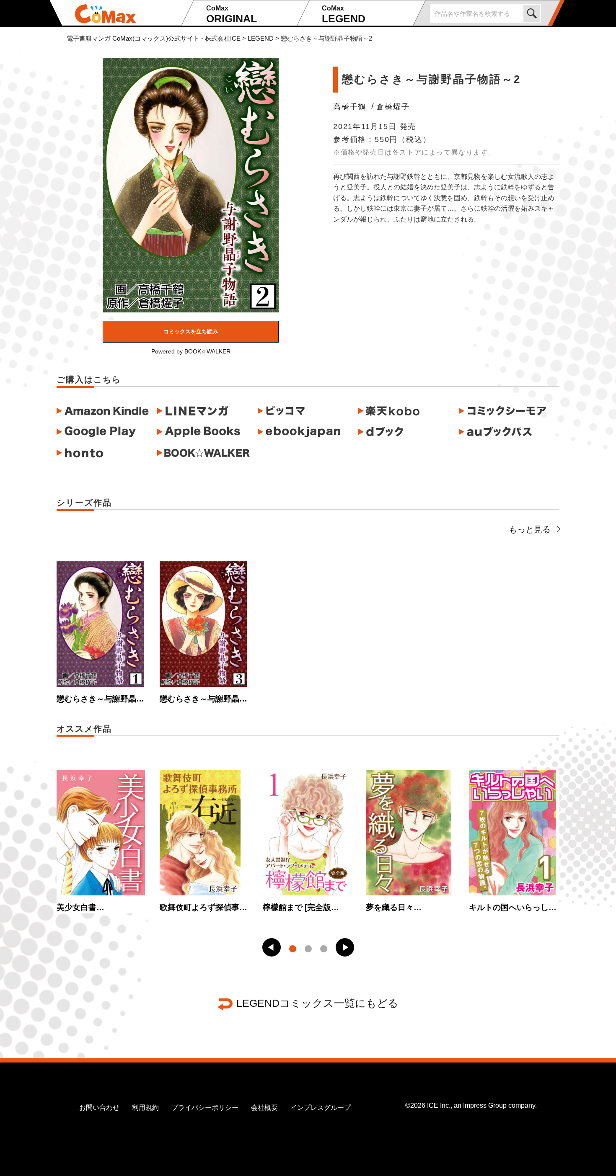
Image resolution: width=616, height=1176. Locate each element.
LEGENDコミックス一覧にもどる (317, 1003)
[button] (271, 947)
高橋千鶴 (349, 107)
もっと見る (530, 529)
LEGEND (343, 14)
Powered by (190, 351)
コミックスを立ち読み (190, 331)
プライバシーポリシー (204, 1107)
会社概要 (264, 1107)
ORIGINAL (231, 14)
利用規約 (145, 1107)
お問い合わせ (99, 1107)
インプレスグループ (320, 1107)
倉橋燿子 (392, 107)
